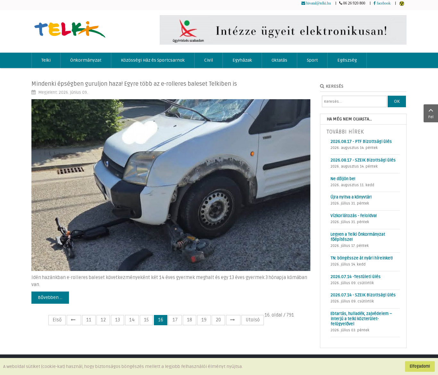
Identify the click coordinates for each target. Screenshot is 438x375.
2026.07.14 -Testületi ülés (356, 276)
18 (189, 320)
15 (146, 320)
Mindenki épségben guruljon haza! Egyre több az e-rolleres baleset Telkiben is (134, 83)
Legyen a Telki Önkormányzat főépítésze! (358, 237)
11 (88, 320)
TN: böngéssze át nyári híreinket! (362, 258)
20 (218, 320)
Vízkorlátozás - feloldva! (354, 215)
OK (397, 101)
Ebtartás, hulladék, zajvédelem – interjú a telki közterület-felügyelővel (361, 319)
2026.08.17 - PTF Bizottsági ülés (361, 141)
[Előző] (74, 320)
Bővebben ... (50, 297)
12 (103, 320)
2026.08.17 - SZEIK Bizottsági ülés (363, 160)
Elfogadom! (420, 366)
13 (117, 320)
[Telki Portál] (69, 26)
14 (132, 320)
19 (203, 320)
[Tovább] (233, 320)
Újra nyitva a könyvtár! (351, 197)
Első (57, 320)
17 (175, 320)
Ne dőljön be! (343, 178)
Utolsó (253, 320)
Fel (431, 117)
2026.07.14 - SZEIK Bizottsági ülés (363, 295)
